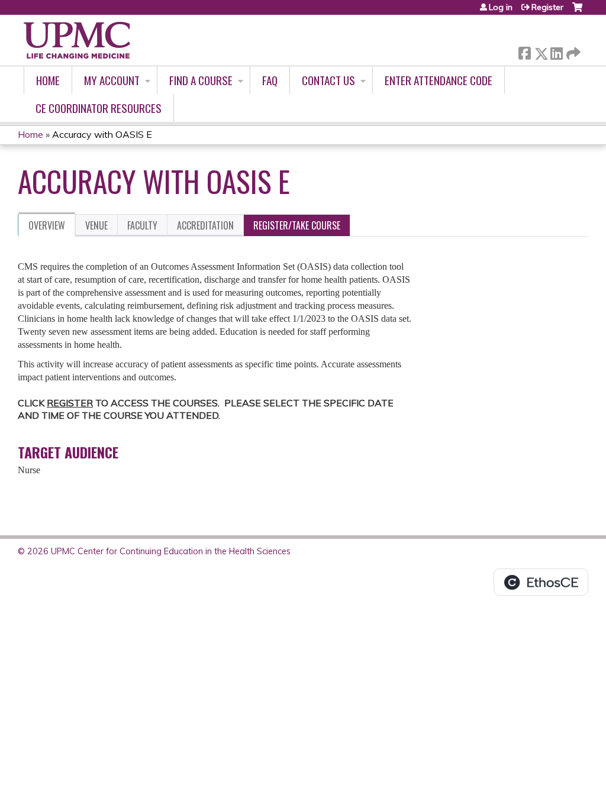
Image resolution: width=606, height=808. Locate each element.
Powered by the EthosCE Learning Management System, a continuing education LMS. (541, 582)
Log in (500, 7)
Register (547, 7)
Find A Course (201, 80)
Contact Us (328, 80)
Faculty (142, 225)
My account (112, 80)
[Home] (77, 40)
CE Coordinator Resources (99, 108)
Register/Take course (296, 225)
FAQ (270, 80)
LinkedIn (556, 51)
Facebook (524, 51)
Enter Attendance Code (438, 80)
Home (48, 80)
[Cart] (577, 11)
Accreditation (205, 225)
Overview (46, 225)
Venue (96, 225)
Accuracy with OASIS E (102, 134)
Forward (572, 50)
